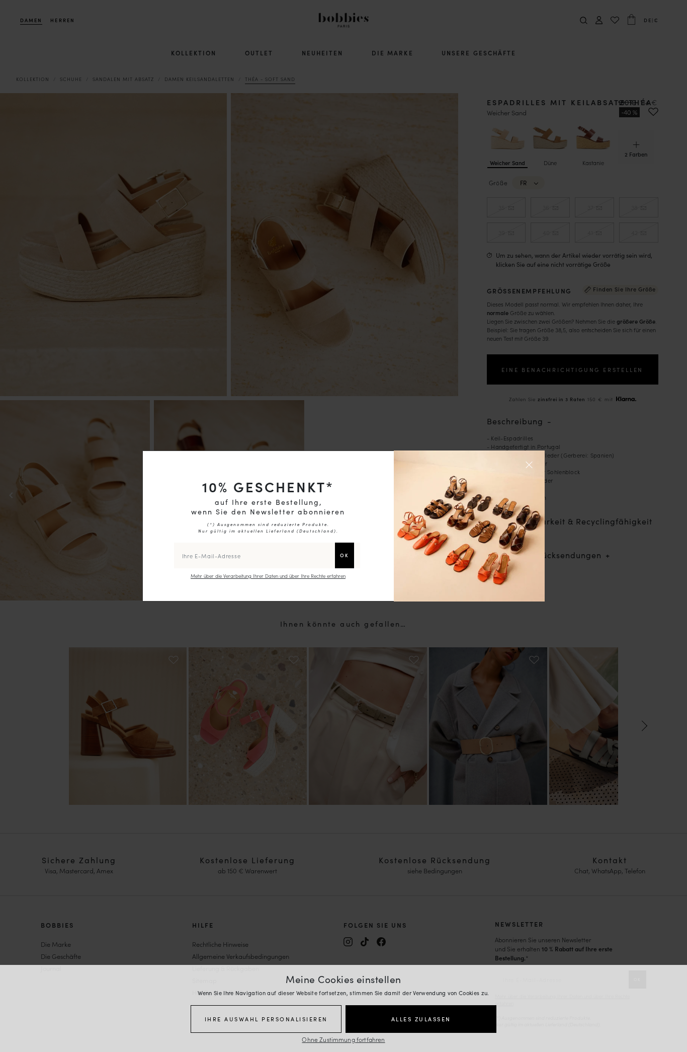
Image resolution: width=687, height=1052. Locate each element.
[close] (531, 465)
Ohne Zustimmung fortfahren (343, 1039)
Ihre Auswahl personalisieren (266, 1019)
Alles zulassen (421, 1019)
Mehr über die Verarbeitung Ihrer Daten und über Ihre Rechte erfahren (268, 575)
